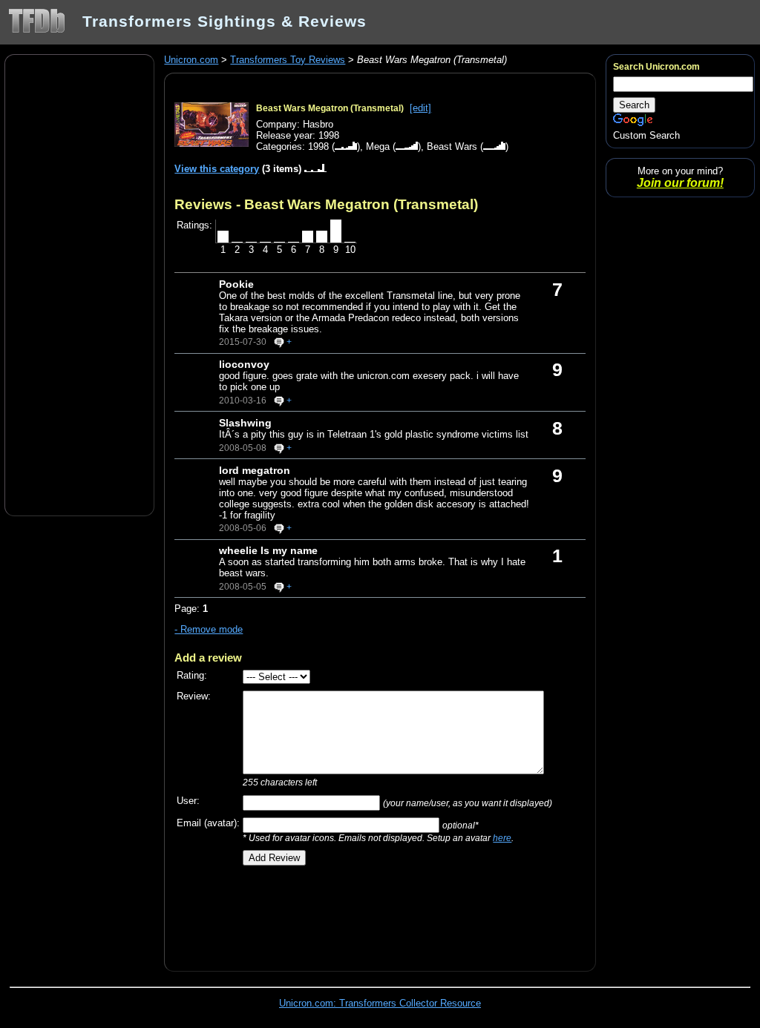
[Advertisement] (79, 284)
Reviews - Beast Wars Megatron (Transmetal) (326, 204)
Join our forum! (680, 183)
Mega (378, 146)
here (502, 838)
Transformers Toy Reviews (287, 59)
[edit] (420, 107)
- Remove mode (208, 629)
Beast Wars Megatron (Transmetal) (330, 108)
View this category (216, 168)
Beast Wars (452, 146)
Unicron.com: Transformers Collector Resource (380, 1003)
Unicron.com (191, 59)
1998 (318, 146)
